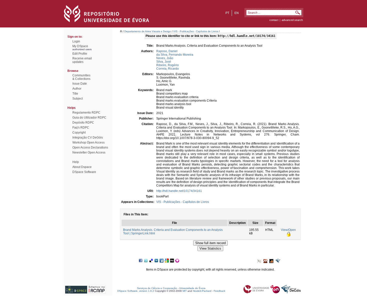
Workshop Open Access (88, 142)
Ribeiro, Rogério (167, 65)
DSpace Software (84, 172)
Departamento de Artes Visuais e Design (147, 31)
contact (273, 19)
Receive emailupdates (82, 60)
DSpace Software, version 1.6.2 (135, 291)
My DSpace (80, 46)
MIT (185, 291)
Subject (77, 98)
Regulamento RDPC (86, 112)
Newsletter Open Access (88, 152)
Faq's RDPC (80, 127)
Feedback (219, 291)
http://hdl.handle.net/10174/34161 (179, 191)
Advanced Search (292, 19)
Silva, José (163, 61)
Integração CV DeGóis (87, 137)
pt (227, 13)
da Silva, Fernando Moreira (174, 54)
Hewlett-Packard (202, 291)
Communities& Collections (81, 77)
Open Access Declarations (90, 147)
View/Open (288, 230)
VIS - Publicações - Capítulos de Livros (195, 31)
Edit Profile (79, 53)
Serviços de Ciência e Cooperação (157, 288)
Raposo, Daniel (167, 51)
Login (76, 41)
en (236, 13)
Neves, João (164, 58)
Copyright (79, 132)
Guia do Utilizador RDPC (89, 117)
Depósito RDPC (83, 122)
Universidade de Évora (192, 288)
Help (75, 162)
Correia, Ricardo (167, 68)
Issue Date (79, 83)
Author (76, 88)
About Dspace (82, 167)
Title (75, 93)
